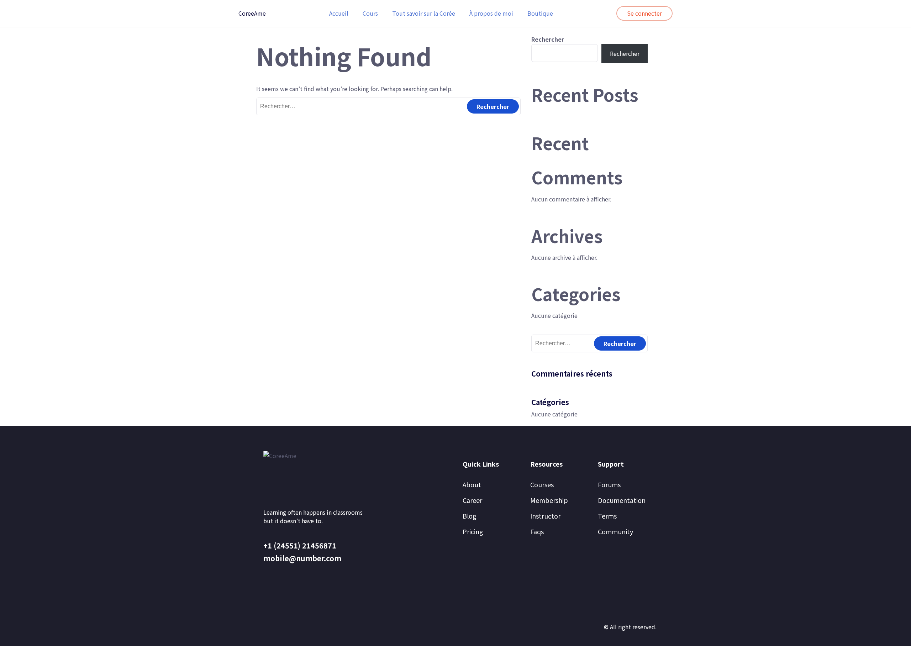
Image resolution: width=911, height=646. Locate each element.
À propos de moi (491, 13)
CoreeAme (252, 13)
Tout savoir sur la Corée (423, 13)
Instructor (545, 515)
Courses (542, 484)
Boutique (540, 13)
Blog (469, 515)
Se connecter (644, 13)
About (472, 484)
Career (472, 500)
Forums (609, 484)
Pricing (473, 531)
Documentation (622, 500)
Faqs (537, 531)
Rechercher (547, 39)
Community (615, 531)
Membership (549, 500)
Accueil (338, 13)
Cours (370, 13)
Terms (607, 515)
